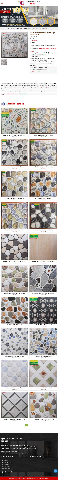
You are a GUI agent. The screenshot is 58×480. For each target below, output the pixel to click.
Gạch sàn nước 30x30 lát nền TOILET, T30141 (14, 135)
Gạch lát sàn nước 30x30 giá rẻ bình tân (14, 419)
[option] (14, 45)
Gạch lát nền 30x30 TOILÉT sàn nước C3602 (43, 261)
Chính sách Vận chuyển (6, 462)
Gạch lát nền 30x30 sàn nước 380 (14, 167)
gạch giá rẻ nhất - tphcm (34, 85)
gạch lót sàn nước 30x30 (11, 87)
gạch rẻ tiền (50, 87)
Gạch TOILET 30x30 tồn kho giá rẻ (43, 324)
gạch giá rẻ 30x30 (25, 85)
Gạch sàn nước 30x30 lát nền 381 (43, 198)
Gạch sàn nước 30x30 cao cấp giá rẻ (14, 356)
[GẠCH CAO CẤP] (14, 45)
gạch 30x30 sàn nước (17, 85)
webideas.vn (46, 478)
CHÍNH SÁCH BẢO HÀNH (7, 468)
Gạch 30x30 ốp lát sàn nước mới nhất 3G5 (43, 293)
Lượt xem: (32, 36)
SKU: (31, 38)
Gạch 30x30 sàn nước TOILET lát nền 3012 (14, 293)
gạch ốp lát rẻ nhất (27, 87)
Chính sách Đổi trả (5, 466)
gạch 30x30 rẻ (9, 85)
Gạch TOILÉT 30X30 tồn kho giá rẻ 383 (14, 230)
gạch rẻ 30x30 (38, 87)
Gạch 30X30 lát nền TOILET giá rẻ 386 (14, 198)
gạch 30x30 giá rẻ (47, 83)
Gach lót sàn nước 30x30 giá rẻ (43, 387)
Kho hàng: (32, 42)
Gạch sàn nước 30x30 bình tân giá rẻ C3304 (14, 261)
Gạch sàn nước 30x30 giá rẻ (14, 324)
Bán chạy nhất (9, 83)
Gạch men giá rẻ (19, 87)
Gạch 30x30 (14, 83)
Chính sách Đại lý (5, 460)
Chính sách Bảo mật (5, 464)
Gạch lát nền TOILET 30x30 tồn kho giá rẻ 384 (43, 167)
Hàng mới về (37, 83)
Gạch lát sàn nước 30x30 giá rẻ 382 (43, 135)
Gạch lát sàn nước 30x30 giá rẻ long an (14, 387)
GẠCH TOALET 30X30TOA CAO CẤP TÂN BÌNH (43, 419)
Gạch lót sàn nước (21, 83)
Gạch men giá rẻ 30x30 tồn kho (43, 356)
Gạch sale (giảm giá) (30, 83)
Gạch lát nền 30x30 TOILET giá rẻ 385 (43, 230)
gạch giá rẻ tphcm (43, 85)
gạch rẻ (32, 87)
